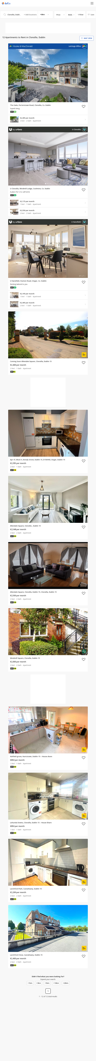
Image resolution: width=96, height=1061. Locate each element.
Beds (70, 15)
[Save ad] (83, 106)
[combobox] (26, 14)
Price (58, 15)
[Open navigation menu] (92, 3)
